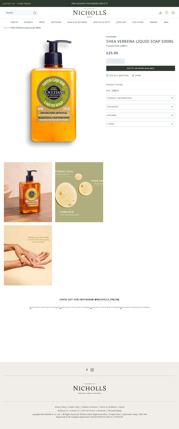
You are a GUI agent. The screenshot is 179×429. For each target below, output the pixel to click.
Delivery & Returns (90, 407)
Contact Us (75, 410)
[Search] (34, 12)
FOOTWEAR (56, 22)
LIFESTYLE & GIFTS (101, 22)
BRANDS (154, 22)
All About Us (63, 410)
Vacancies (101, 410)
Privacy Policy (60, 407)
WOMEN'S (28, 22)
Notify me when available (140, 68)
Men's (42, 22)
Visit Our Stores (88, 410)
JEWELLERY (121, 22)
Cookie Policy (74, 407)
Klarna (121, 407)
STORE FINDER (24, 3)
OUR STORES (138, 22)
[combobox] (21, 12)
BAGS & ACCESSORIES (77, 22)
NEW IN (14, 22)
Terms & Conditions (108, 407)
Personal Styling (114, 410)
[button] (173, 12)
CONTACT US (9, 3)
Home (6, 28)
